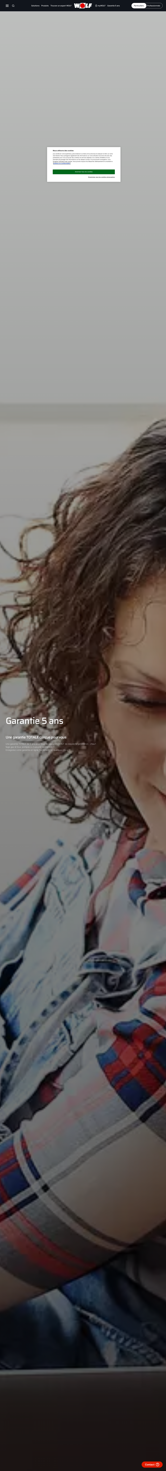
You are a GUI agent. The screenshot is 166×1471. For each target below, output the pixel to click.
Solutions (35, 6)
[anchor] (13, 6)
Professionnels (153, 6)
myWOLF (101, 6)
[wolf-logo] (83, 5)
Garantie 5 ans (113, 6)
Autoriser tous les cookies (84, 172)
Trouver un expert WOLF (60, 6)
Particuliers (139, 6)
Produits (45, 6)
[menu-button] (7, 5)
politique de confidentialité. (61, 163)
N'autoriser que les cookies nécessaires (101, 177)
